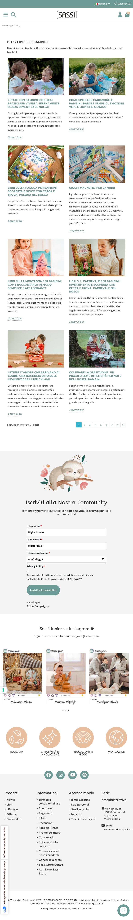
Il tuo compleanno (38, 553)
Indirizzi (76, 814)
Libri (9, 804)
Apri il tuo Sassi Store (49, 871)
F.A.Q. (42, 818)
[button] (63, 710)
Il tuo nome (34, 526)
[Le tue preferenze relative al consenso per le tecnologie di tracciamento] (3, 690)
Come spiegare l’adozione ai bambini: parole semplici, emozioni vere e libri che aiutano (96, 103)
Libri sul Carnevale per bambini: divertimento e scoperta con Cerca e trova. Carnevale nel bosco (94, 286)
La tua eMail (34, 539)
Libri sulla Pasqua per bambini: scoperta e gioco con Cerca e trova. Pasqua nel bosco (32, 191)
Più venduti (14, 819)
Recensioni (46, 823)
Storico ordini (80, 809)
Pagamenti (46, 813)
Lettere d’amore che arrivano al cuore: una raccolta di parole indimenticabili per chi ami (34, 376)
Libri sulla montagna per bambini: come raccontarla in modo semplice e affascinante (35, 284)
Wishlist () (124, 3)
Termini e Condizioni (82, 908)
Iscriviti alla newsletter (43, 590)
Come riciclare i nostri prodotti (49, 853)
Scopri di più (15, 137)
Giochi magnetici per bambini (92, 187)
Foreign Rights (48, 827)
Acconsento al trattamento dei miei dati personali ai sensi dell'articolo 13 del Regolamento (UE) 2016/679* (60, 576)
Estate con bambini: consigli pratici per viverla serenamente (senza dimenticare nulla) (33, 103)
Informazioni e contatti (48, 844)
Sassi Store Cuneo (51, 864)
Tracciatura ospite (83, 819)
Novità (11, 799)
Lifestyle (12, 809)
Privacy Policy (48, 908)
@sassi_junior (91, 636)
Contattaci (46, 837)
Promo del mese (49, 832)
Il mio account (80, 799)
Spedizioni (45, 808)
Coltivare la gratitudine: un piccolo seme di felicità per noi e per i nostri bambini (95, 376)
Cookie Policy (63, 908)
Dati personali (80, 804)
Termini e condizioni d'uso (49, 801)
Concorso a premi (50, 859)
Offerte (11, 814)
